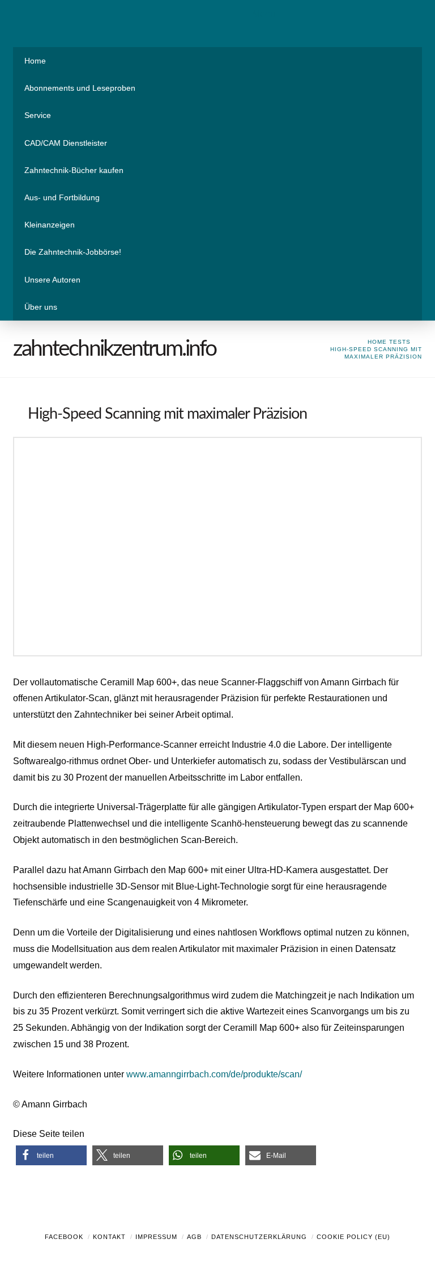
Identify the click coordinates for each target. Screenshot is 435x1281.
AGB (194, 1236)
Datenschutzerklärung (259, 1236)
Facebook (64, 1236)
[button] (51, 1155)
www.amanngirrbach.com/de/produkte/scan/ (214, 1074)
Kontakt (109, 1236)
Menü (264, 14)
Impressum (156, 1236)
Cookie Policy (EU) (353, 1236)
